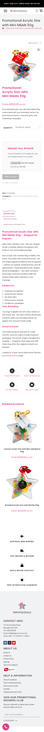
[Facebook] (5, 643)
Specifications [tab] (10, 219)
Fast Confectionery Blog (12, 683)
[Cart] (41, 10)
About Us (6, 653)
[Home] (3, 28)
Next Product (33, 43)
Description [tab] (8, 214)
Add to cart (11, 177)
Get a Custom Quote (10, 686)
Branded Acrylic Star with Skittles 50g (22, 505)
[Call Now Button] (5, 727)
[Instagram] (9, 643)
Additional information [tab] (14, 224)
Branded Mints (12, 355)
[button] (39, 50)
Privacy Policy (8, 659)
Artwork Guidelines (10, 680)
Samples (6, 689)
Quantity (7, 128)
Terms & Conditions (10, 665)
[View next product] (40, 43)
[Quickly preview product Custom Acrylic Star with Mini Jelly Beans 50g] (39, 411)
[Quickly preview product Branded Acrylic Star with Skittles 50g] (39, 467)
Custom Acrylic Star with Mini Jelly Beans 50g (22, 450)
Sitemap (6, 662)
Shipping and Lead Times (12, 692)
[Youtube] (14, 643)
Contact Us (7, 656)
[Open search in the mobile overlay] (37, 10)
